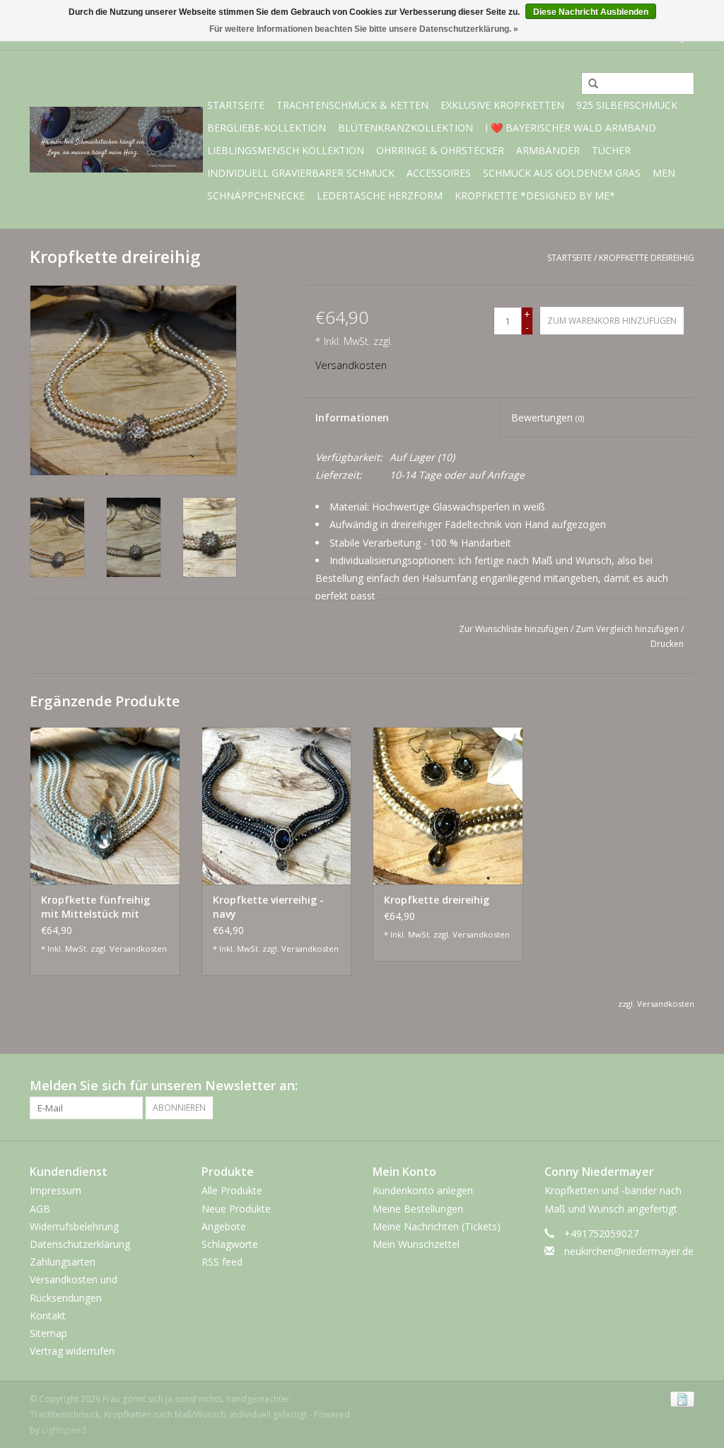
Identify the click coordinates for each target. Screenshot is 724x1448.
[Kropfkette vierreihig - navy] (277, 805)
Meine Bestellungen (418, 1208)
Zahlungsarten (62, 1261)
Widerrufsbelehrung (74, 1226)
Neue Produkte (236, 1208)
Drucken (667, 644)
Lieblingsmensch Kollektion (285, 150)
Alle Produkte (232, 1190)
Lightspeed (64, 1430)
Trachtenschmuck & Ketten (352, 105)
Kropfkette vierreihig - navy (268, 907)
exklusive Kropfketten (502, 105)
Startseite (235, 105)
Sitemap (48, 1333)
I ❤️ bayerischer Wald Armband (570, 127)
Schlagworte (230, 1244)
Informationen (352, 417)
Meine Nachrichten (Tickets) (437, 1226)
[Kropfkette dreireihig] (448, 805)
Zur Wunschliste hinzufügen (513, 629)
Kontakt (48, 1315)
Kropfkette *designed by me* (535, 195)
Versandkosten (351, 365)
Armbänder (548, 150)
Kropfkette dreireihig (646, 258)
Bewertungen (547, 417)
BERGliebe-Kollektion (266, 127)
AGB (40, 1208)
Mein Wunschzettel (416, 1244)
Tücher (611, 150)
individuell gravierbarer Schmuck (301, 173)
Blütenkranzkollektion (405, 127)
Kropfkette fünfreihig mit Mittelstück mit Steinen (95, 907)
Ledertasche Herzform (380, 195)
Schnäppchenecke (256, 195)
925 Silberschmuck (626, 105)
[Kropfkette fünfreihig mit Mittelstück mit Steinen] (105, 805)
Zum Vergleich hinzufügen (628, 629)
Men (664, 173)
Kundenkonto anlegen (423, 1190)
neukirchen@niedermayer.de (629, 1251)
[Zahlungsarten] (679, 1399)
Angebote (224, 1226)
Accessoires (439, 173)
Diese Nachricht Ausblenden (590, 12)
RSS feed (222, 1261)
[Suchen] (588, 84)
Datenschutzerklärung (80, 1244)
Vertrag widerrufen (72, 1351)
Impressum (55, 1190)
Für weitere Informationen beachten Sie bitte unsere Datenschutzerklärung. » (363, 29)
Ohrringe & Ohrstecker (440, 150)
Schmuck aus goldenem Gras (562, 173)
